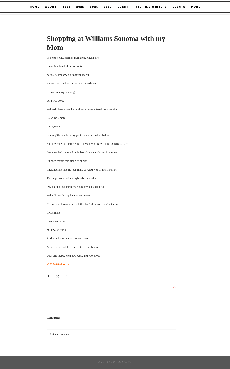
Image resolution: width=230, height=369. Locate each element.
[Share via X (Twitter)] (57, 276)
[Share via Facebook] (48, 276)
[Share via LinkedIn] (66, 276)
